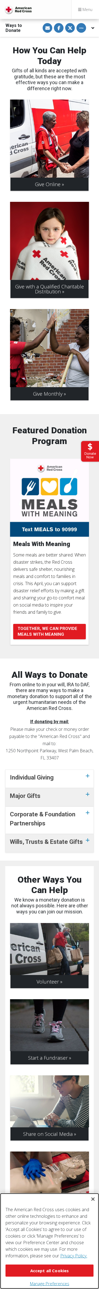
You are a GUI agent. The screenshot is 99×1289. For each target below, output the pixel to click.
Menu (86, 9)
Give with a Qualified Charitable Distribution (49, 289)
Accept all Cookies (49, 1270)
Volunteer (48, 981)
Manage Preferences (49, 1283)
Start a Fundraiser (48, 1057)
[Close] (93, 1199)
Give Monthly (47, 393)
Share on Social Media (48, 1133)
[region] (49, 1241)
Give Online (48, 184)
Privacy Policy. (73, 1256)
